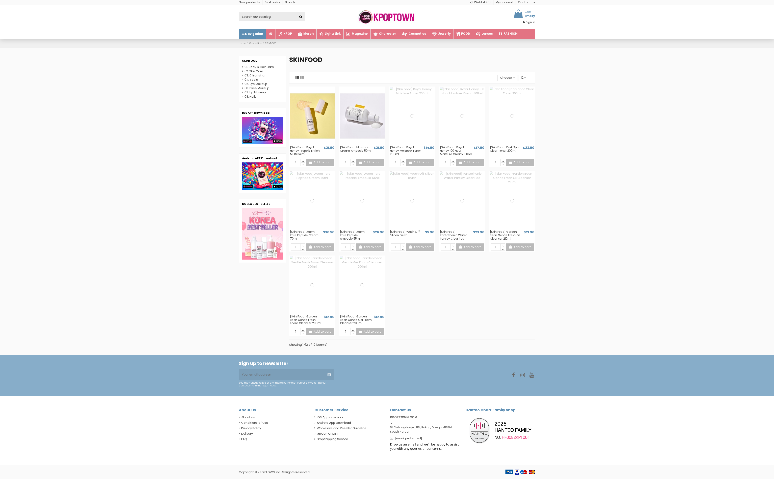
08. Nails (250, 96)
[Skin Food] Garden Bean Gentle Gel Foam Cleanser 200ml (356, 319)
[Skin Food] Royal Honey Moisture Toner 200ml (405, 150)
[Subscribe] (329, 374)
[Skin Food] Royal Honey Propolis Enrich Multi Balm (305, 150)
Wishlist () (482, 2)
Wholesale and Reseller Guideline (341, 428)
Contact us (526, 2)
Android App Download (334, 423)
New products (250, 2)
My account (505, 2)
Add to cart (322, 162)
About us (248, 417)
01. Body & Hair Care (259, 67)
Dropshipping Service (332, 439)
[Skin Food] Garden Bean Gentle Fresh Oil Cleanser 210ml (505, 235)
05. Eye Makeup (255, 84)
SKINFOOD (250, 61)
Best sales (273, 2)
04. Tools (251, 79)
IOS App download (330, 417)
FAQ (244, 439)
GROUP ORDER (327, 433)
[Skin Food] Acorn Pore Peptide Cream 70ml (304, 235)
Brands (290, 2)
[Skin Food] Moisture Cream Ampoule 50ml (355, 149)
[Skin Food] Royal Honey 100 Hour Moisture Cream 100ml (456, 150)
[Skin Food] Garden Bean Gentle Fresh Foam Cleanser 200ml (305, 319)
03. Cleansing (254, 75)
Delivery (247, 433)
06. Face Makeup (256, 88)
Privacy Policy (251, 428)
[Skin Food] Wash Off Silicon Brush (405, 233)
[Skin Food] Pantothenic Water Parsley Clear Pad (453, 235)
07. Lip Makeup (255, 92)
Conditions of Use (254, 423)
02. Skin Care (253, 71)
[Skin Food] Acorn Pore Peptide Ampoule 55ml (352, 235)
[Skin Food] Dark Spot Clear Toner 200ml (505, 149)
